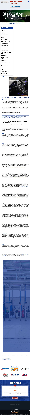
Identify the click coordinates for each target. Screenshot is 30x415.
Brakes (25, 115)
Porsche (3, 213)
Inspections (4, 115)
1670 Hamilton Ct (9, 12)
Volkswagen (4, 233)
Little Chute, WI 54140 (15, 12)
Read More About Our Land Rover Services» (20, 177)
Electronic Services (6, 117)
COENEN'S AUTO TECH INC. (6, 22)
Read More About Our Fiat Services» (13, 157)
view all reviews (15, 398)
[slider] (15, 390)
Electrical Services (22, 116)
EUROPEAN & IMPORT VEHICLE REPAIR (15, 23)
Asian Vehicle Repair (20, 115)
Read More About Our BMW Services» (18, 147)
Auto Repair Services (15, 406)
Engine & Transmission (16, 117)
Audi (3, 133)
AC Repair (9, 115)
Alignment (13, 115)
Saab (3, 223)
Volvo (3, 244)
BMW (3, 143)
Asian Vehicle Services (6, 359)
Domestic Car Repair (6, 358)
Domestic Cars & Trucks (12, 116)
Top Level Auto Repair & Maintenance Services (19, 22)
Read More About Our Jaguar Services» (17, 167)
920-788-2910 (14, 3)
